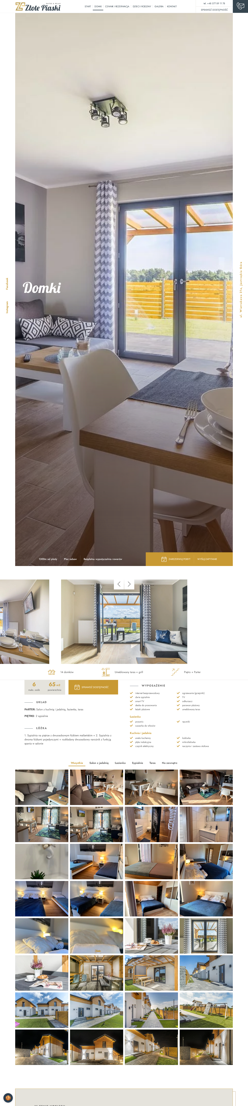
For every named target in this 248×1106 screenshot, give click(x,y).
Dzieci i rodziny (142, 6)
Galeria (159, 6)
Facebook (7, 284)
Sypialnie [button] (137, 763)
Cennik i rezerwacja (117, 6)
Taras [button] (152, 763)
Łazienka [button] (120, 763)
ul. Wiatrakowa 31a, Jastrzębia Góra (241, 290)
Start (88, 6)
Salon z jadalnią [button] (98, 763)
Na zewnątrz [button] (169, 763)
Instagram (7, 307)
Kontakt (172, 6)
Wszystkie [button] (77, 763)
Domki (98, 6)
